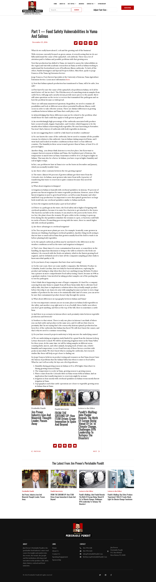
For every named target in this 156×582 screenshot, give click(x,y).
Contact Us (90, 4)
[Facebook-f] (111, 575)
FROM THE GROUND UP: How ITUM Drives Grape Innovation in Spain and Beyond (65, 418)
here (68, 80)
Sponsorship (102, 4)
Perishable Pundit (38, 408)
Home (55, 4)
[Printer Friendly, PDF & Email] (93, 44)
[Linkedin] (105, 575)
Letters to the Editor (86, 408)
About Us (62, 4)
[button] (76, 43)
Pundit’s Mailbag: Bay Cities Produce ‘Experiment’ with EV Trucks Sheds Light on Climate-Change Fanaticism (120, 497)
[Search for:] (60, 10)
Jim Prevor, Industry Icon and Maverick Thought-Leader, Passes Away (41, 418)
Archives (81, 4)
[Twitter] (100, 575)
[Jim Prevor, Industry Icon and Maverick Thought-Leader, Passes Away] (42, 397)
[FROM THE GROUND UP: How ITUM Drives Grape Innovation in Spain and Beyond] (65, 398)
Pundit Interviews (62, 409)
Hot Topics (71, 4)
